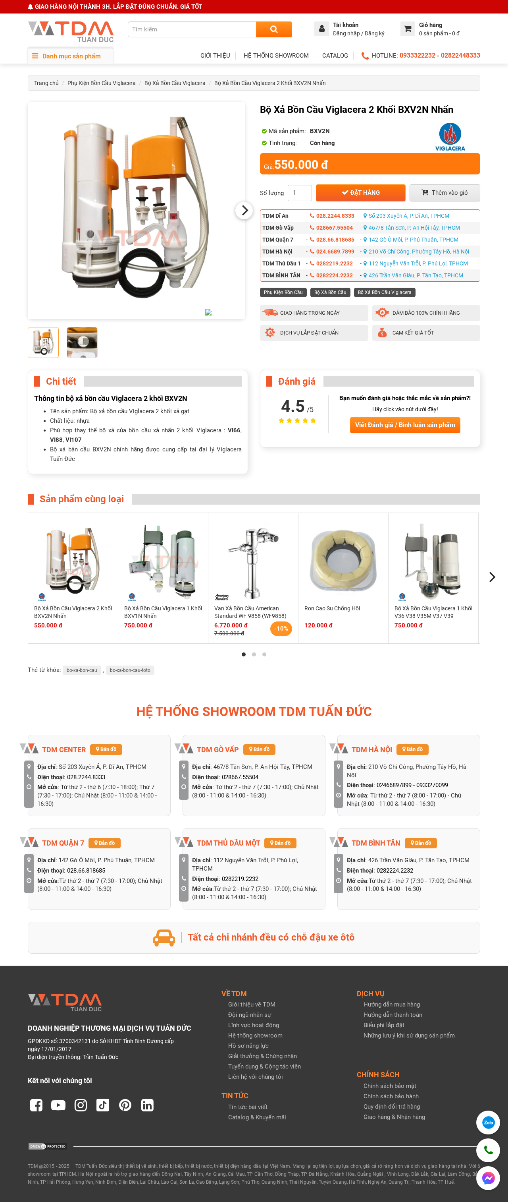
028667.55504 (334, 228)
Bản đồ (107, 749)
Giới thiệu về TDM (251, 1004)
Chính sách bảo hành (391, 1096)
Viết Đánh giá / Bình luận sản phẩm (405, 425)
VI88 (56, 439)
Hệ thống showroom (255, 1035)
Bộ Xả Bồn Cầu (330, 292)
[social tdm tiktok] (102, 1105)
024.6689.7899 (335, 251)
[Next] (244, 210)
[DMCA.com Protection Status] (47, 1146)
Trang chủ (46, 83)
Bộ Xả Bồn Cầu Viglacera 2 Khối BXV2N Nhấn (270, 83)
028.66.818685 (335, 239)
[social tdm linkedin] (147, 1105)
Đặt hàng (364, 192)
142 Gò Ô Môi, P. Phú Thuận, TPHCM (413, 239)
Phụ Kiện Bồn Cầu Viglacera (101, 83)
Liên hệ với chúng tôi (255, 1076)
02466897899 (394, 785)
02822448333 (460, 55)
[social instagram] (80, 1105)
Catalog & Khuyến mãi (257, 1117)
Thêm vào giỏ (449, 192)
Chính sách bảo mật (390, 1086)
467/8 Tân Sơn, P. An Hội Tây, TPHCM (414, 228)
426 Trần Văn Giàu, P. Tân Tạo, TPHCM (416, 275)
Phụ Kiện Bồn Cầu (283, 292)
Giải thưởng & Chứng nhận (262, 1056)
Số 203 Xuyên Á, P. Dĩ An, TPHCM (409, 216)
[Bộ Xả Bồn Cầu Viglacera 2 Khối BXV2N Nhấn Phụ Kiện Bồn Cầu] (136, 210)
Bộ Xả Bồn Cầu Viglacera (175, 83)
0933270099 (432, 785)
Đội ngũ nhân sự (249, 1014)
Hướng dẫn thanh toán (393, 1014)
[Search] (274, 29)
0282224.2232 (334, 275)
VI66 (234, 430)
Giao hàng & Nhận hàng (394, 1117)
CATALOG (335, 55)
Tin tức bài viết (247, 1107)
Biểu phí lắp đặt (384, 1025)
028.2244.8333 (335, 216)
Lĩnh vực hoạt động (253, 1025)
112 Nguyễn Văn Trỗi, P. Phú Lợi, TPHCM (418, 263)
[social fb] (36, 1105)
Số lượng (272, 193)
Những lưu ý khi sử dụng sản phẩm (409, 1035)
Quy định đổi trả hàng (392, 1106)
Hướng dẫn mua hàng (392, 1004)
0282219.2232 (334, 263)
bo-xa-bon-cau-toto (130, 670)
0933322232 (417, 55)
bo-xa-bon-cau (82, 670)
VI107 (73, 439)
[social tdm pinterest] (125, 1105)
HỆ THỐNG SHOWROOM (276, 55)
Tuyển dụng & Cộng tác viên (264, 1066)
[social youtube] (58, 1105)
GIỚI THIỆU (215, 55)
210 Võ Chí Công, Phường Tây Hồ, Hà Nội (419, 251)
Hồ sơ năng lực (248, 1045)
